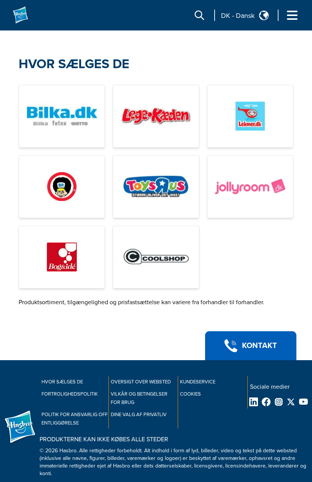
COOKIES (190, 394)
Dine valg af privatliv (139, 415)
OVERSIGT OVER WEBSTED (141, 382)
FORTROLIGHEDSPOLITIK (69, 394)
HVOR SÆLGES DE (74, 64)
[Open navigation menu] (292, 15)
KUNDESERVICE (197, 382)
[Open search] (199, 15)
